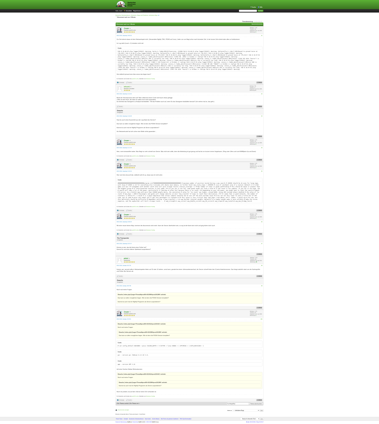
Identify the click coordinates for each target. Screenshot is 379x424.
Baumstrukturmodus (257, 24)
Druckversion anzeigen (123, 409)
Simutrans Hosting (150, 78)
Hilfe (261, 7)
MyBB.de (129, 422)
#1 (261, 35)
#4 (261, 147)
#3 (261, 116)
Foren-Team (119, 419)
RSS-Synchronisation (185, 419)
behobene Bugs (153, 15)
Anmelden (129, 11)
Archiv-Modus (155, 419)
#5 (261, 171)
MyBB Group (155, 422)
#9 (261, 285)
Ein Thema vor (134, 403)
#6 (261, 221)
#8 (261, 265)
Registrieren (137, 11)
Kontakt (126, 419)
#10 (261, 319)
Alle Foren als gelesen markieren (170, 419)
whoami (127, 87)
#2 (261, 93)
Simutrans (133, 15)
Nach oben (148, 419)
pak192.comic (135, 78)
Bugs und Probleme (142, 15)
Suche (254, 7)
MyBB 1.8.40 (141, 422)
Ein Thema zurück (123, 403)
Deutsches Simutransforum (122, 15)
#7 (261, 243)
